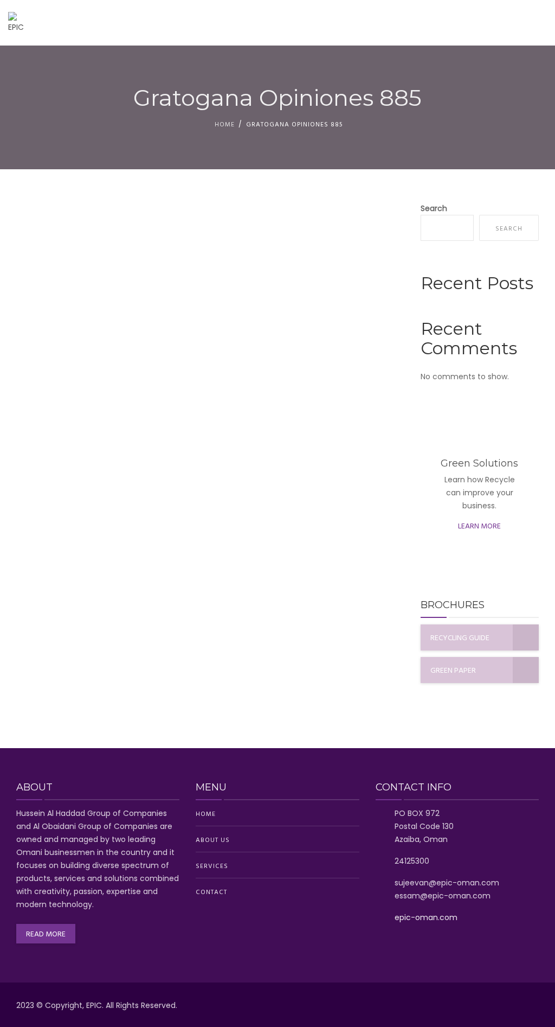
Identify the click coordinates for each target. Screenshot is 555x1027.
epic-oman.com (426, 917)
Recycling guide (459, 637)
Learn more (479, 525)
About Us (404, 22)
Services (462, 22)
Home (353, 22)
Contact (520, 22)
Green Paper (453, 669)
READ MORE (46, 933)
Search (434, 208)
